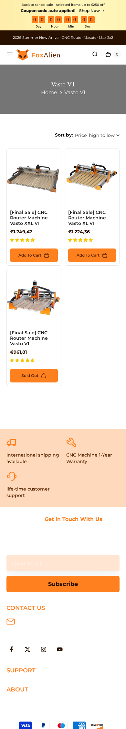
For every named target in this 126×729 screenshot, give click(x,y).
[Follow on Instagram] (43, 649)
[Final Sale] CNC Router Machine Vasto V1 (29, 338)
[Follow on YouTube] (60, 649)
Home (49, 92)
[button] (23, 239)
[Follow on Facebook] (11, 649)
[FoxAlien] (63, 37)
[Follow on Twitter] (27, 649)
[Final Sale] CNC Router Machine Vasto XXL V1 (29, 217)
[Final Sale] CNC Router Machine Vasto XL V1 (87, 217)
